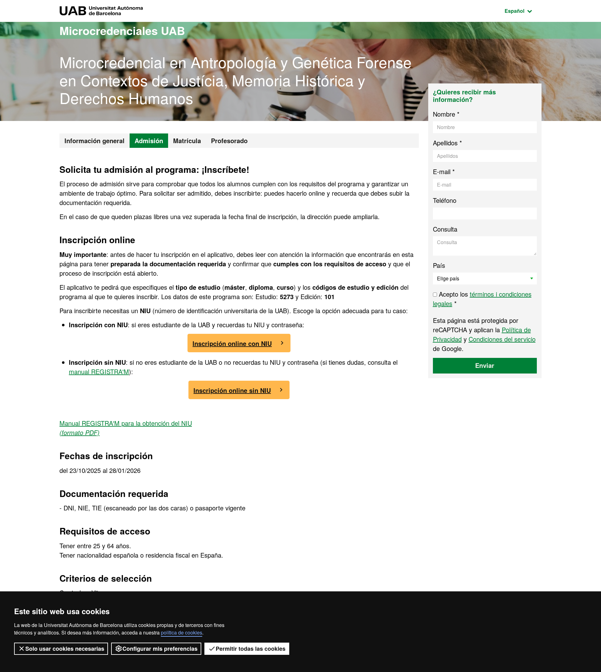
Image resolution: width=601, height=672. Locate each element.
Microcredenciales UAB (122, 30)
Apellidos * (447, 142)
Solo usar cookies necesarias (64, 648)
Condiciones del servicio (502, 339)
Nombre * (446, 113)
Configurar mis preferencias (160, 648)
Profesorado (229, 140)
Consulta (445, 228)
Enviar (484, 365)
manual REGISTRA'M (99, 371)
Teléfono (444, 200)
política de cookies (181, 632)
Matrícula (187, 140)
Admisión (149, 140)
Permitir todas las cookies (250, 648)
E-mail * (444, 171)
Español (523, 10)
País (439, 265)
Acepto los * (482, 298)
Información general (94, 140)
